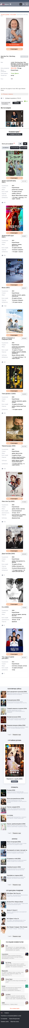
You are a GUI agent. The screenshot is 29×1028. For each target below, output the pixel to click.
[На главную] (4, 4)
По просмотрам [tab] (15, 147)
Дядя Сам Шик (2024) (8, 553)
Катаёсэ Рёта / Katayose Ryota (15, 901)
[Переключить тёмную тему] (21, 4)
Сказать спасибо (16, 103)
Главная (6, 1013)
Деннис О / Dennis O (12, 910)
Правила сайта (5, 1021)
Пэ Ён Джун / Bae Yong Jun (14, 893)
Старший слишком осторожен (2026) (17, 708)
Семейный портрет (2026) (14, 867)
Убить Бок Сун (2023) (8, 501)
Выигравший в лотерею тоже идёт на (17, 850)
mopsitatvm (13, 98)
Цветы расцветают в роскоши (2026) (17, 691)
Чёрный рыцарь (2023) (8, 446)
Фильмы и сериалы (8, 94)
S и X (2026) (10, 815)
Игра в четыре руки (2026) (14, 841)
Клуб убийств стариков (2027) (15, 875)
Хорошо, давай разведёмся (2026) (16, 823)
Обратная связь (14, 1021)
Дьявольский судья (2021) (8, 236)
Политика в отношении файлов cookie (11, 1015)
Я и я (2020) (5, 607)
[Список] (20, 143)
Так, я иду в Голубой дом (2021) (8, 657)
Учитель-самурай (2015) (13, 807)
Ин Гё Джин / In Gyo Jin (13, 918)
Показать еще (17, 734)
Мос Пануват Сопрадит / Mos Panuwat (17, 927)
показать (5, 104)
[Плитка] (25, 143)
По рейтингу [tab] (6, 147)
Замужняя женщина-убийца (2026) (16, 725)
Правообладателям (14, 1018)
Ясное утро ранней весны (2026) (15, 798)
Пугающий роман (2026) (13, 700)
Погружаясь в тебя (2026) (14, 858)
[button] (22, 111)
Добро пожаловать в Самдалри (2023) (8, 338)
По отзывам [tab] (24, 147)
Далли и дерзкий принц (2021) (9, 181)
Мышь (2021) (6, 287)
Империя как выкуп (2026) (14, 717)
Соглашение (4, 1018)
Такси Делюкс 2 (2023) (9, 393)
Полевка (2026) (11, 790)
